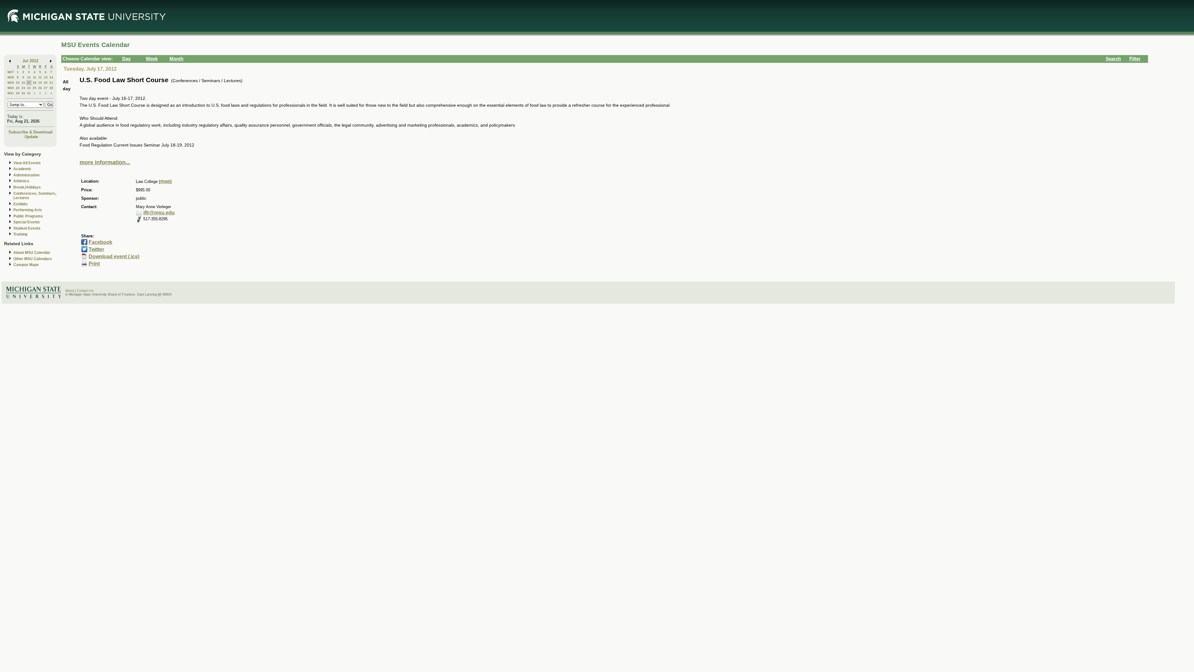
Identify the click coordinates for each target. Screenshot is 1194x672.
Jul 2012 (30, 60)
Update (31, 136)
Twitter (96, 249)
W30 (10, 88)
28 (51, 88)
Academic (22, 169)
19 (40, 82)
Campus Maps (26, 265)
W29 (10, 82)
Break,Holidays (27, 187)
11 (34, 77)
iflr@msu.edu (159, 212)
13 (46, 77)
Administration (26, 175)
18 (34, 82)
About (69, 290)
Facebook (100, 242)
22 (18, 88)
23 (23, 88)
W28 (10, 77)
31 (29, 93)
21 (51, 82)
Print (94, 263)
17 (29, 82)
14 (51, 77)
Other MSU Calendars (32, 259)
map (165, 181)
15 (18, 82)
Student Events (26, 228)
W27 (10, 72)
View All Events (27, 163)
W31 (10, 93)
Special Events (26, 222)
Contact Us (85, 290)
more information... (105, 162)
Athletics (21, 181)
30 (23, 93)
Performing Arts (27, 210)
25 (34, 88)
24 (29, 88)
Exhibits (20, 204)
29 (18, 93)
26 (40, 88)
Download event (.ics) (114, 256)
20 (46, 82)
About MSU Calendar (31, 252)
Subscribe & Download (30, 132)
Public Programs (28, 216)
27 (46, 88)
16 (23, 82)
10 (29, 77)
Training (20, 234)
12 (40, 77)
